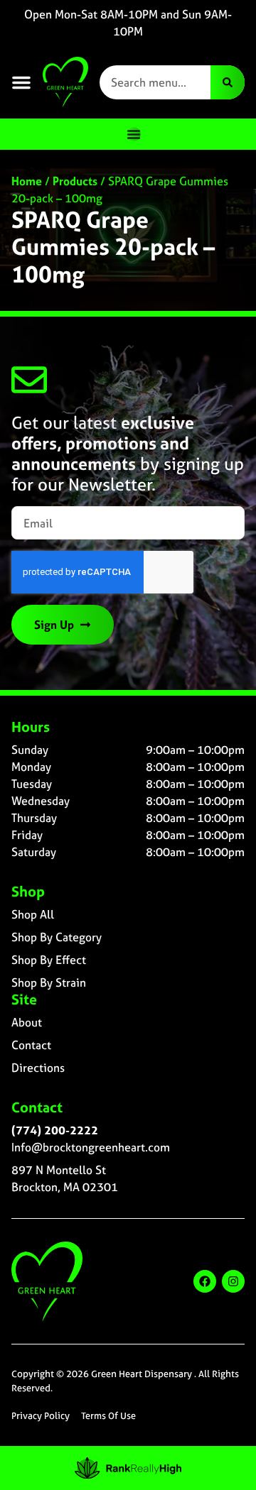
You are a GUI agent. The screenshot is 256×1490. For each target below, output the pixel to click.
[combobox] (155, 82)
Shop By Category (56, 937)
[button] (21, 82)
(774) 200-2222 (54, 1130)
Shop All (32, 914)
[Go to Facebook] (204, 1281)
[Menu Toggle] (134, 134)
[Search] (227, 82)
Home (26, 181)
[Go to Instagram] (233, 1281)
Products (75, 181)
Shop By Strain (48, 982)
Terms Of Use (108, 1416)
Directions (38, 1067)
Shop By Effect (48, 960)
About (26, 1022)
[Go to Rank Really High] (128, 1468)
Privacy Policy (40, 1416)
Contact (31, 1045)
